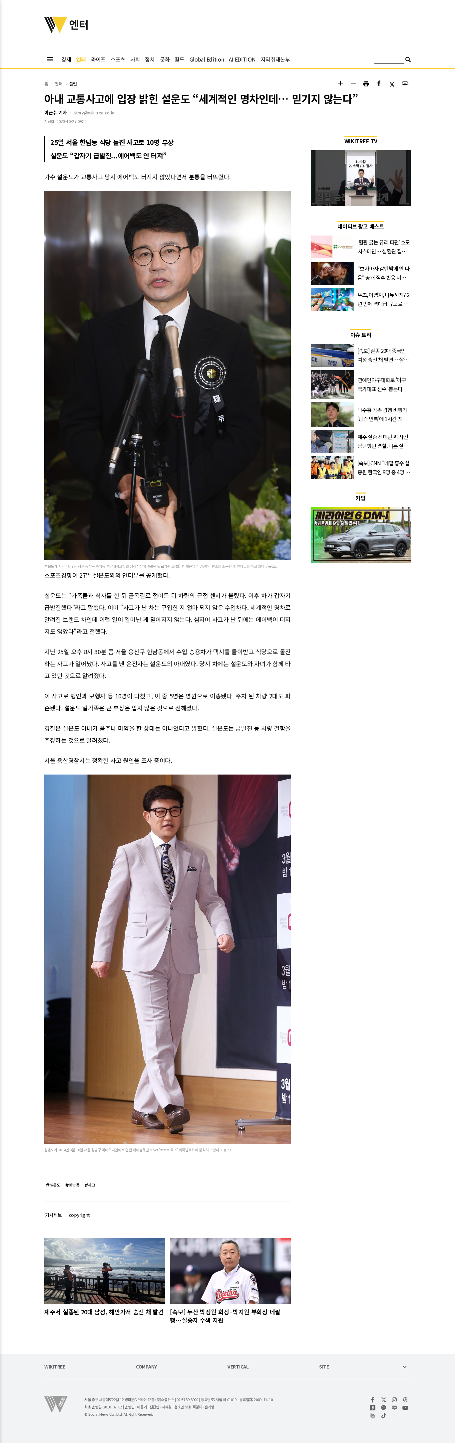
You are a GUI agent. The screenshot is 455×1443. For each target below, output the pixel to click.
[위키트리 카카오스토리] (372, 1408)
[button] (340, 84)
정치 (150, 59)
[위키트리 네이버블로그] (394, 1408)
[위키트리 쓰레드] (405, 1400)
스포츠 (118, 59)
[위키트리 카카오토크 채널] (383, 1408)
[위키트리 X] (383, 1400)
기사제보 (53, 1215)
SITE (324, 1367)
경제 (66, 59)
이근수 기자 (55, 112)
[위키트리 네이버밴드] (372, 1416)
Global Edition (207, 59)
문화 (165, 59)
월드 (179, 59)
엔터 (81, 59)
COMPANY (146, 1367)
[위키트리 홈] (56, 31)
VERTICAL (238, 1367)
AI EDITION (242, 59)
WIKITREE (54, 1367)
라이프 (98, 59)
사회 (135, 59)
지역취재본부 (275, 59)
